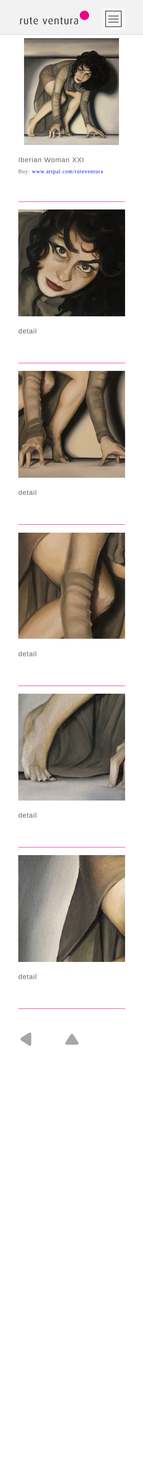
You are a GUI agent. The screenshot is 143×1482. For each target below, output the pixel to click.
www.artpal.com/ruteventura (67, 171)
